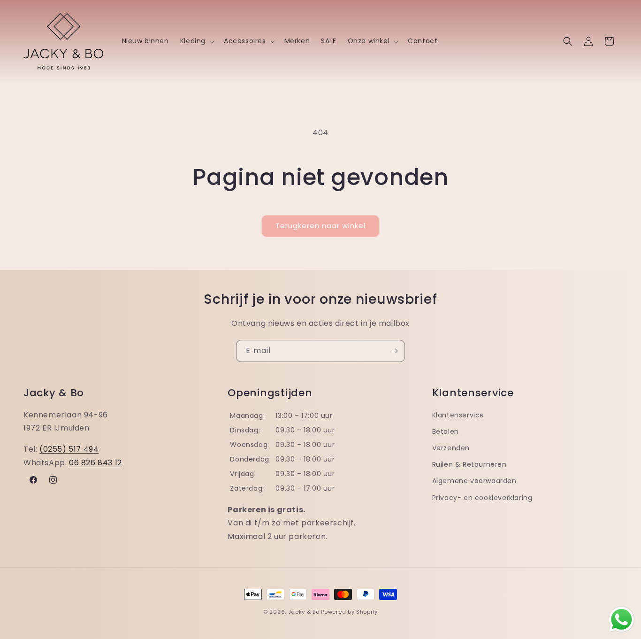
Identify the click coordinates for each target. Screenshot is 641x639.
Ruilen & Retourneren (469, 464)
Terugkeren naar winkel (320, 226)
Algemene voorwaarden (474, 480)
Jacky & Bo (304, 612)
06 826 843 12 (95, 462)
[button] (196, 41)
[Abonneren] (394, 351)
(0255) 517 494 (69, 449)
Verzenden (451, 448)
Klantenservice (458, 415)
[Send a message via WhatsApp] (621, 619)
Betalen (445, 431)
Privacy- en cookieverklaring (482, 497)
